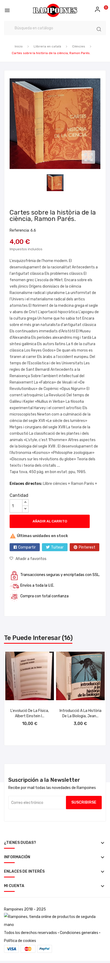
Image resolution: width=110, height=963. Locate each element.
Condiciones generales (79, 932)
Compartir (27, 547)
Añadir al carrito (50, 521)
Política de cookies (20, 940)
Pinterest (87, 547)
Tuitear (57, 547)
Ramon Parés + (84, 483)
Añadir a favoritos (30, 559)
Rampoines (13, 909)
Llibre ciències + (57, 483)
